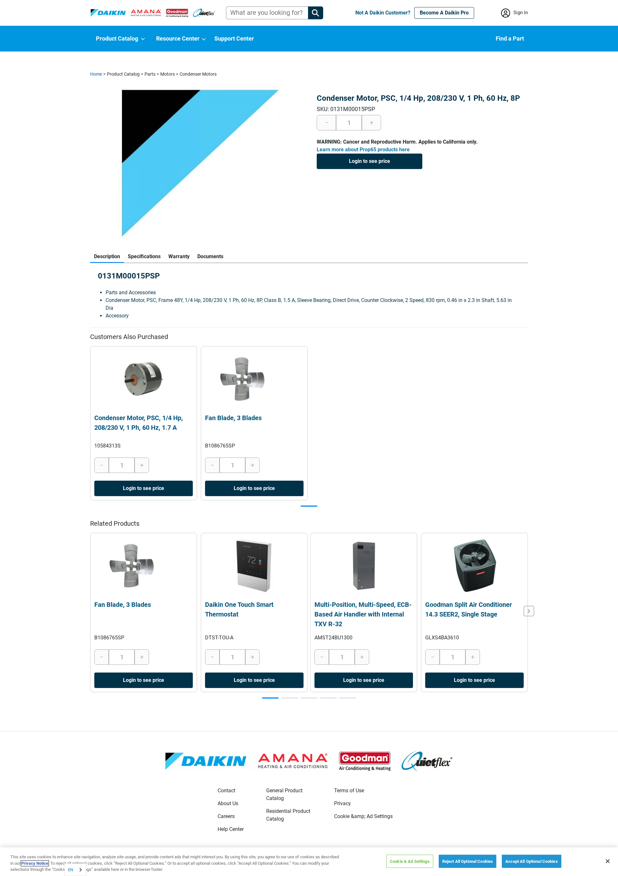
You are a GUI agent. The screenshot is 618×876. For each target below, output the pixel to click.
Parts (150, 74)
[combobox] (75, 869)
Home (96, 74)
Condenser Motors (198, 74)
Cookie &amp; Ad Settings (363, 816)
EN (70, 869)
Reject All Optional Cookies (467, 861)
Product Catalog (123, 74)
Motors (167, 74)
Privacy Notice (34, 863)
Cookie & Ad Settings (410, 861)
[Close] (608, 861)
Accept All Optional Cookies (531, 861)
